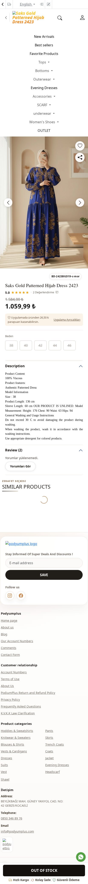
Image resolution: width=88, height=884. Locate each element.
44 (55, 345)
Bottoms (42, 70)
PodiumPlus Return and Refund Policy (28, 693)
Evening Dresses (44, 87)
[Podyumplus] (21, 543)
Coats (49, 751)
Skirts (49, 738)
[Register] (48, 4)
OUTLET (44, 130)
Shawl (5, 779)
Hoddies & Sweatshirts (17, 731)
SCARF (42, 105)
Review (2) (13, 450)
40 (26, 345)
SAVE (44, 575)
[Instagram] (9, 595)
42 (40, 345)
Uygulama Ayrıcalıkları (67, 320)
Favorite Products (44, 53)
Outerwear (42, 79)
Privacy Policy (10, 700)
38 (11, 345)
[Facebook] (20, 595)
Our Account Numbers (17, 641)
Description (15, 366)
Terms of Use (10, 679)
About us (7, 627)
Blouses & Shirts (12, 744)
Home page (9, 620)
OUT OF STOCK (44, 870)
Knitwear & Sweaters (16, 738)
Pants (49, 731)
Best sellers (44, 45)
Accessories (43, 96)
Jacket (49, 758)
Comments (8, 648)
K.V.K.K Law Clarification (18, 713)
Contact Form (10, 655)
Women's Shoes (42, 122)
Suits (4, 765)
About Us (7, 686)
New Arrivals (44, 36)
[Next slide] (80, 202)
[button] (42, 265)
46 (69, 345)
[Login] (41, 4)
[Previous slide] (8, 202)
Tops (42, 62)
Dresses (6, 758)
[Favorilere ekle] (80, 146)
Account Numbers (14, 672)
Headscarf (52, 772)
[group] (44, 203)
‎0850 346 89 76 (11, 818)
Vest (4, 772)
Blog (4, 634)
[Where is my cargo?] (9, 4)
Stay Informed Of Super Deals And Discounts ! (39, 554)
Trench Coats (54, 744)
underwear (42, 113)
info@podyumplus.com (17, 831)
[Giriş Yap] (82, 18)
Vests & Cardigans (14, 751)
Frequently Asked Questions (21, 706)
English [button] (26, 4)
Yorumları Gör (20, 466)
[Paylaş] (80, 157)
